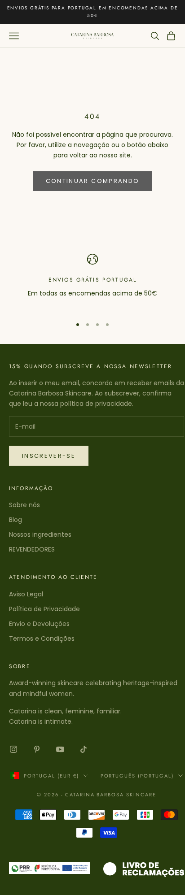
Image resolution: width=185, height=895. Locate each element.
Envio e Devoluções (39, 623)
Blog (15, 519)
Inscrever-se (48, 456)
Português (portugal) (137, 775)
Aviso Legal (26, 594)
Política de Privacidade (44, 608)
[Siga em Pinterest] (36, 749)
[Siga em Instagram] (13, 749)
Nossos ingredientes (40, 534)
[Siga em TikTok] (83, 749)
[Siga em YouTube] (60, 749)
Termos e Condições (42, 638)
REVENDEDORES (32, 549)
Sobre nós (24, 504)
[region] (92, 281)
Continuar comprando (92, 181)
